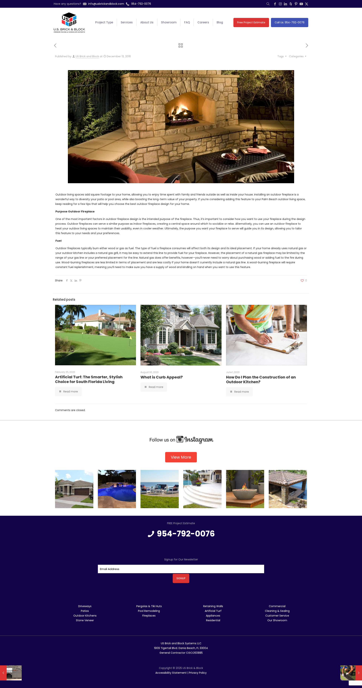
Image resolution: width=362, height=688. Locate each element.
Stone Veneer (85, 620)
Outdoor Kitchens (85, 616)
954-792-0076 (186, 533)
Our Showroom (277, 620)
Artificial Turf (213, 611)
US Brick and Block (87, 56)
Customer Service (277, 616)
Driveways (84, 606)
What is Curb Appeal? (161, 377)
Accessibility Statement (171, 673)
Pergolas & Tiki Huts (149, 606)
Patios (85, 611)
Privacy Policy (198, 673)
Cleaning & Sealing (277, 611)
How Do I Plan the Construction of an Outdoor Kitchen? (261, 380)
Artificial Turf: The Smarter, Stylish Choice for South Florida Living (89, 379)
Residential (213, 620)
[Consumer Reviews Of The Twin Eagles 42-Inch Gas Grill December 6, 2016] (11, 672)
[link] (181, 439)
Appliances (213, 616)
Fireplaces (149, 616)
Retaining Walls (213, 606)
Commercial (277, 606)
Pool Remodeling (149, 611)
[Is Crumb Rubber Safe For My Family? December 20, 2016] (351, 672)
